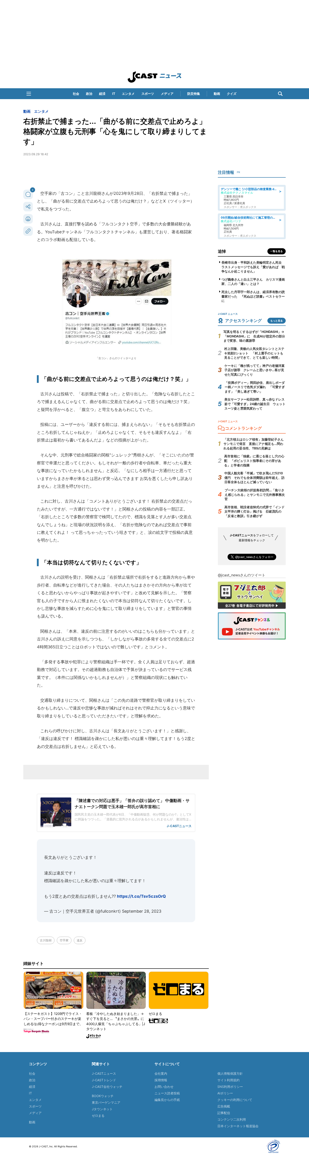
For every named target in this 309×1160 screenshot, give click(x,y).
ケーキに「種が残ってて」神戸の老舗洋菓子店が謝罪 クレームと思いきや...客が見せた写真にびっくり (254, 370)
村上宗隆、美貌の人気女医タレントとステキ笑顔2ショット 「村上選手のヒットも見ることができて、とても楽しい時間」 (254, 353)
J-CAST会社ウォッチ (107, 1086)
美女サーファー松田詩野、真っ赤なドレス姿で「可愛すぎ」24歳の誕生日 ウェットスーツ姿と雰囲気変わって (254, 403)
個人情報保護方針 (230, 1073)
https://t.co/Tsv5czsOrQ (141, 896)
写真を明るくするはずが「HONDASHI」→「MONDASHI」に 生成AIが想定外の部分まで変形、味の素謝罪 (254, 336)
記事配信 (223, 1113)
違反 (80, 940)
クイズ (231, 93)
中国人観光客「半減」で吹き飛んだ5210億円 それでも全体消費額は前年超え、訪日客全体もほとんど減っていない (254, 477)
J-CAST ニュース (154, 77)
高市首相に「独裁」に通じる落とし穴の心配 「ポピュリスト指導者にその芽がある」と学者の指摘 (254, 460)
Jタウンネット (102, 1109)
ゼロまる (98, 1115)
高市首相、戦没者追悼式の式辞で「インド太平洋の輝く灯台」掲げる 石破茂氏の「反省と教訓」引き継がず (254, 511)
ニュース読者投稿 (167, 1093)
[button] (28, 93)
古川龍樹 (46, 940)
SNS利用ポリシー (230, 1086)
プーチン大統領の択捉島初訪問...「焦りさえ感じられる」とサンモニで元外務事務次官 (255, 494)
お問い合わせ (164, 1086)
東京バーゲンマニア (106, 1102)
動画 (217, 93)
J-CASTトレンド (104, 1080)
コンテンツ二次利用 (231, 1119)
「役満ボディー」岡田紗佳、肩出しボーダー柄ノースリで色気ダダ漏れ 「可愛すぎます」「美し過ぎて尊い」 (255, 387)
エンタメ (128, 93)
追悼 (222, 251)
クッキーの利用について (234, 1100)
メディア (167, 93)
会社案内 (160, 1073)
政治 (89, 93)
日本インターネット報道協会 (238, 1126)
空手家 (64, 940)
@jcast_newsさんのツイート (241, 575)
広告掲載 (223, 1106)
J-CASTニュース (104, 1073)
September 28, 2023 (141, 911)
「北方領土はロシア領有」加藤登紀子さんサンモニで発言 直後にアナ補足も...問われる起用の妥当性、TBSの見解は (253, 443)
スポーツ (147, 93)
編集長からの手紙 (167, 1100)
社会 (76, 93)
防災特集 (193, 93)
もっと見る (276, 320)
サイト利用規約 (228, 1080)
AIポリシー (225, 1093)
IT (113, 93)
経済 (102, 93)
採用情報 (160, 1080)
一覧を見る (276, 251)
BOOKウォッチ (103, 1096)
